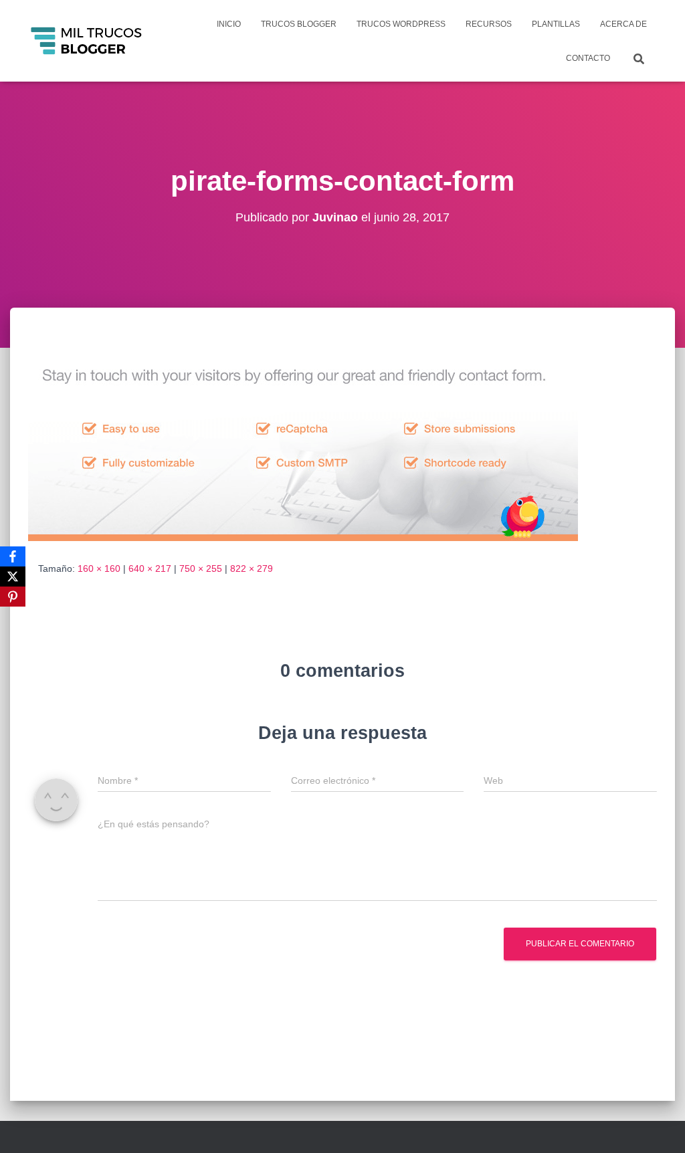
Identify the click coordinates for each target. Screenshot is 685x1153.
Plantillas (556, 24)
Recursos (489, 24)
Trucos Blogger (298, 24)
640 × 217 (149, 568)
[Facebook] (12, 556)
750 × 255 (200, 568)
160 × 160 (99, 568)
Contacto (588, 58)
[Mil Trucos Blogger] (87, 41)
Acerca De (623, 24)
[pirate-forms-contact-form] (303, 446)
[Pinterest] (12, 597)
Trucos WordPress (401, 24)
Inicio (229, 24)
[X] (12, 576)
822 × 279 (251, 568)
